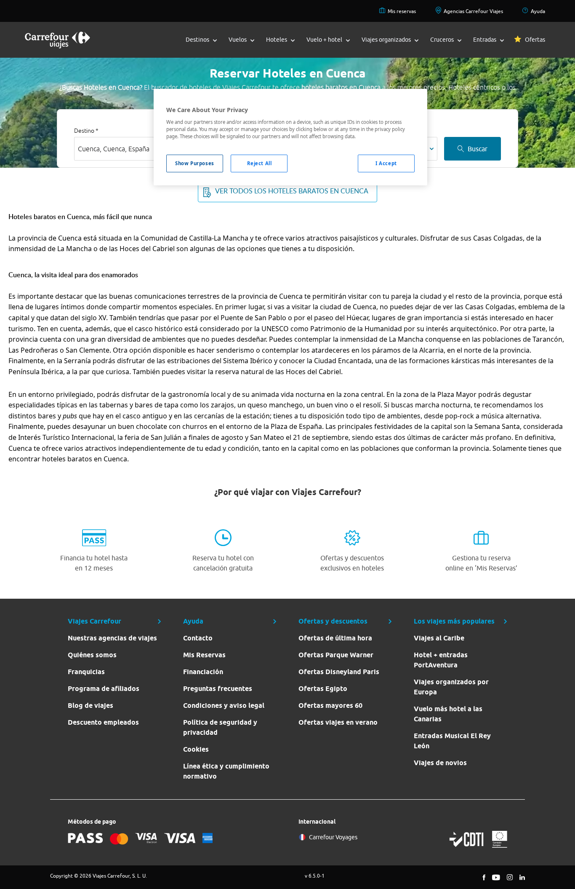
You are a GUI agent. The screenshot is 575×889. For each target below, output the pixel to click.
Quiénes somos (92, 655)
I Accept (386, 163)
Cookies (196, 749)
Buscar (477, 149)
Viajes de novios (440, 763)
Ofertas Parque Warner (335, 655)
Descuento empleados (103, 722)
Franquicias (86, 672)
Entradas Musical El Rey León (452, 741)
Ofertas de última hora (335, 638)
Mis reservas (402, 11)
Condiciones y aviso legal (223, 706)
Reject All (259, 163)
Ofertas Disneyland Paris (338, 672)
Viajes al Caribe (439, 638)
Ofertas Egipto (322, 689)
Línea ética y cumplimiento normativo (226, 771)
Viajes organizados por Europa (451, 687)
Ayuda (538, 11)
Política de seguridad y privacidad (220, 727)
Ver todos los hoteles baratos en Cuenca (291, 190)
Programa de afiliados (103, 689)
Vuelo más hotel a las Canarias (448, 714)
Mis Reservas (204, 655)
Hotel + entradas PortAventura (441, 660)
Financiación (203, 672)
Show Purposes (194, 163)
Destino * (86, 130)
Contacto (198, 638)
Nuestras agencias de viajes (112, 638)
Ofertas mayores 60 (330, 706)
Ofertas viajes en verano (338, 722)
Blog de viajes (90, 706)
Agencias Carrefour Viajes (473, 11)
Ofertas (535, 39)
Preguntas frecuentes (217, 689)
